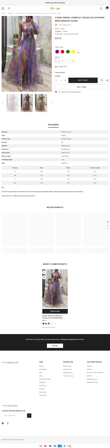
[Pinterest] (2, 423)
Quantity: (57, 76)
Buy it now (81, 87)
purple (43, 324)
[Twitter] (7, 423)
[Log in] (101, 8)
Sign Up (55, 346)
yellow (51, 324)
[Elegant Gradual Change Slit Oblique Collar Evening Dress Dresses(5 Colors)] (55, 288)
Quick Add (55, 311)
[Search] (9, 8)
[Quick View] (44, 277)
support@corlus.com (12, 362)
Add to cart (83, 80)
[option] (27, 54)
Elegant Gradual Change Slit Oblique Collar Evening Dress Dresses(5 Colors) (52, 317)
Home (3, 13)
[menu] (3, 8)
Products (10, 13)
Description (53, 125)
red (46, 324)
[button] (2, 103)
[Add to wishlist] (102, 80)
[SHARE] (106, 80)
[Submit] (29, 415)
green (49, 324)
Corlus (62, 29)
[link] (14, 249)
